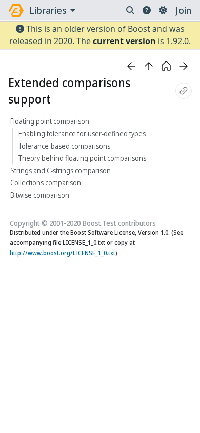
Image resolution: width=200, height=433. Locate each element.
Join (183, 10)
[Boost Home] (16, 10)
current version (124, 41)
